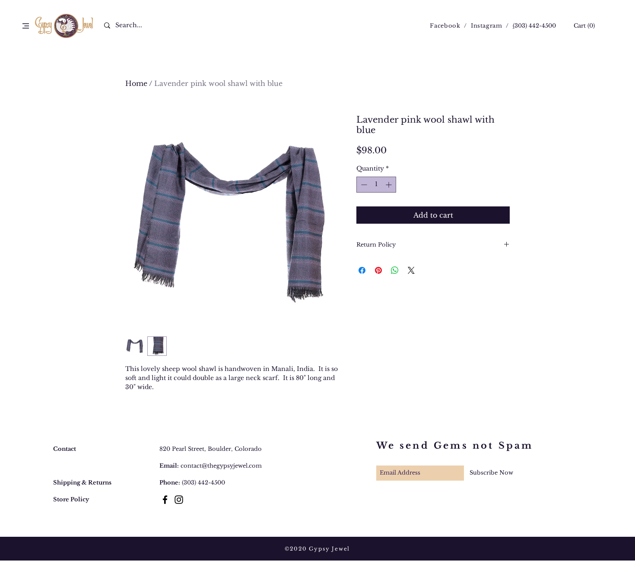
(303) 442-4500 (203, 482)
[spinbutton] (376, 184)
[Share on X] (411, 270)
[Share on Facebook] (362, 270)
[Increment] (389, 184)
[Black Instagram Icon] (178, 499)
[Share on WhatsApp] (395, 270)
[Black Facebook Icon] (165, 499)
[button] (25, 26)
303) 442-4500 (535, 25)
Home (136, 83)
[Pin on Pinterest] (378, 270)
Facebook (445, 25)
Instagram (486, 25)
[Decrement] (363, 184)
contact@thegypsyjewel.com (221, 465)
